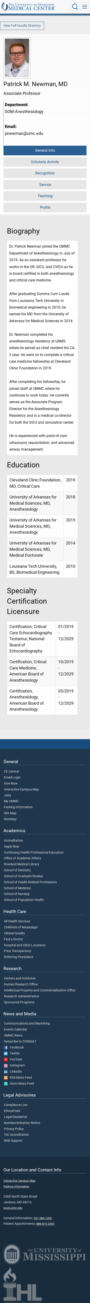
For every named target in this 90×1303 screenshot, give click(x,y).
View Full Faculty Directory (22, 26)
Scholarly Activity (45, 162)
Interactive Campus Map (21, 789)
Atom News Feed (21, 1084)
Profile (45, 207)
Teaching (45, 196)
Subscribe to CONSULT (20, 1041)
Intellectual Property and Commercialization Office (39, 990)
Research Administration (21, 996)
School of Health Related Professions (30, 882)
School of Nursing (16, 894)
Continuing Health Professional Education (34, 852)
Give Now (11, 783)
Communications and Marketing (27, 1023)
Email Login (12, 777)
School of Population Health (24, 900)
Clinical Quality (14, 933)
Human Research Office (21, 984)
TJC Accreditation (16, 1135)
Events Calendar (15, 1029)
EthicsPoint (12, 1111)
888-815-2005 (45, 1223)
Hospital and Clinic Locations (24, 945)
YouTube (15, 1059)
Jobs (7, 795)
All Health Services (17, 921)
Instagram (16, 1065)
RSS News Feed (20, 1078)
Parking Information (18, 807)
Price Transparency (17, 951)
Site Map (10, 813)
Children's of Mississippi (20, 927)
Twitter (14, 1053)
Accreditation (13, 841)
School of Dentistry (17, 870)
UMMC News (13, 1035)
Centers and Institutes (20, 978)
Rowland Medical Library (21, 864)
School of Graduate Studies (23, 876)
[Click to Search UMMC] (75, 7)
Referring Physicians (18, 957)
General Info (45, 150)
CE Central (11, 771)
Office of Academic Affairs (22, 858)
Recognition (45, 173)
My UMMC (11, 801)
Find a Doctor (13, 939)
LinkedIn (15, 1072)
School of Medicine (17, 888)
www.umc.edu (12, 1208)
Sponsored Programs (19, 1002)
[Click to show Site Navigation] (85, 7)
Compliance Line (15, 1105)
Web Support (13, 1141)
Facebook (16, 1047)
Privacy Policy (14, 1129)
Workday (10, 819)
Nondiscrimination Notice (22, 1123)
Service (45, 184)
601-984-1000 (43, 1218)
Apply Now (11, 846)
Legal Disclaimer (15, 1117)
